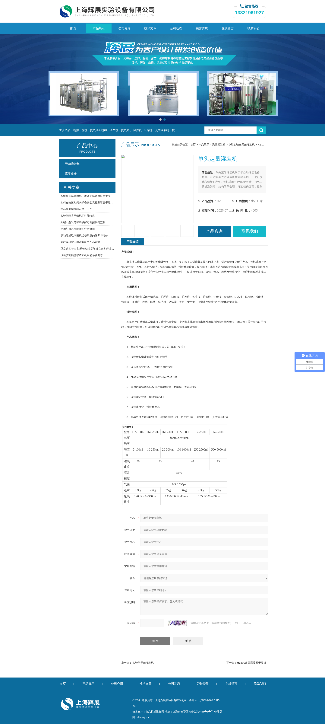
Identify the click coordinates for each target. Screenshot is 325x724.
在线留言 (228, 28)
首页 (193, 144)
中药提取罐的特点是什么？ (76, 209)
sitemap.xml (143, 717)
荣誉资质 (202, 28)
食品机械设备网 (155, 711)
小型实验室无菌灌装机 (241, 144)
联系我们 (253, 28)
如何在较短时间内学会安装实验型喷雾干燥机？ (87, 202)
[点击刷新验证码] (177, 623)
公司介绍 (124, 28)
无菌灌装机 (218, 144)
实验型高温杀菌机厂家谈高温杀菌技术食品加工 (87, 195)
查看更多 (71, 173)
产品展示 (99, 28)
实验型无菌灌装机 (143, 662)
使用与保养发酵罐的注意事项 (78, 228)
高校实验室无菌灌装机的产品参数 (80, 242)
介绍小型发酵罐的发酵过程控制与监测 (83, 222)
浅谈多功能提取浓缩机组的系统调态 (82, 255)
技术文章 (150, 28)
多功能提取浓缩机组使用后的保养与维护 (84, 235)
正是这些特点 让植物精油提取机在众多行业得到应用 (87, 248)
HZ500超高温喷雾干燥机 (251, 662)
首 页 (73, 28)
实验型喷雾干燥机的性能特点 (78, 215)
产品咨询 (214, 231)
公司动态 (176, 28)
